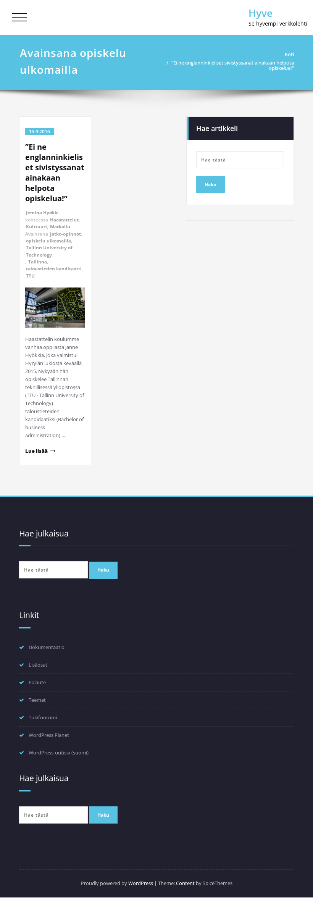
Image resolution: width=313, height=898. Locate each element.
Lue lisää (36, 450)
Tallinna (37, 261)
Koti (289, 54)
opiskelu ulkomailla (48, 240)
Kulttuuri (36, 226)
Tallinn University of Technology (49, 251)
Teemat (37, 699)
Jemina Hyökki (42, 212)
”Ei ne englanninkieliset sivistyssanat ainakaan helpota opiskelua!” (232, 65)
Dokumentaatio (47, 647)
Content (185, 883)
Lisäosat (38, 664)
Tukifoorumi (43, 717)
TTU (30, 276)
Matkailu (60, 226)
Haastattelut (64, 219)
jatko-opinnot (65, 234)
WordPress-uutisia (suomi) (59, 752)
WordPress (140, 883)
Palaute (37, 682)
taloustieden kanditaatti (54, 268)
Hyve (260, 13)
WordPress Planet (49, 735)
